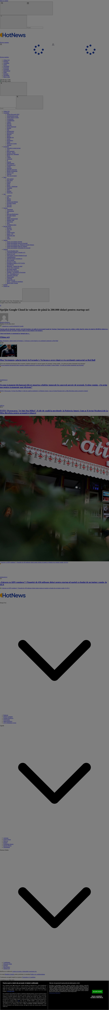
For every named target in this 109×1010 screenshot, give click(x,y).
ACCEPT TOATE (97, 991)
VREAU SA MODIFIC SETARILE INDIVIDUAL (97, 997)
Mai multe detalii (10, 991)
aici (19, 1000)
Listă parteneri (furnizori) (54, 992)
